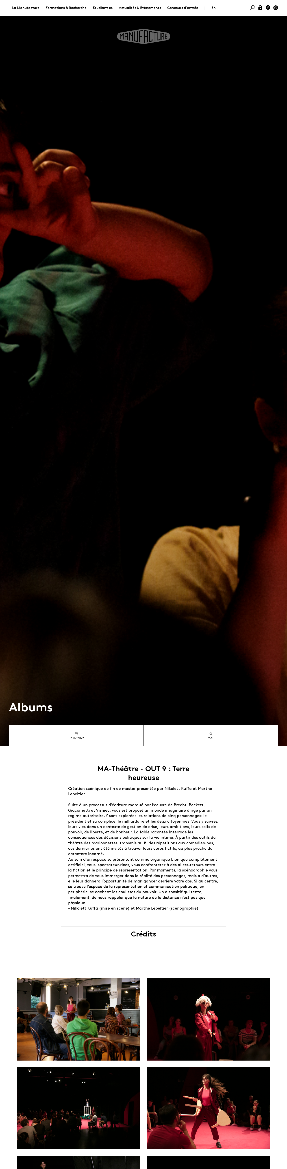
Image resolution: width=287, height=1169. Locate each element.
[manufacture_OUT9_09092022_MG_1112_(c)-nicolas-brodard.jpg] (208, 1019)
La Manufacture (25, 8)
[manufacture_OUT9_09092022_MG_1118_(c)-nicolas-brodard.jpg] (78, 1108)
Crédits (143, 934)
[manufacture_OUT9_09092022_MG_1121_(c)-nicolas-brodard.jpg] (208, 1108)
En (213, 8)
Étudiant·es (103, 8)
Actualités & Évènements (140, 8)
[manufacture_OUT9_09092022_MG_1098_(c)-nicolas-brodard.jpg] (78, 1019)
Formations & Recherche (66, 8)
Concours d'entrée (182, 8)
